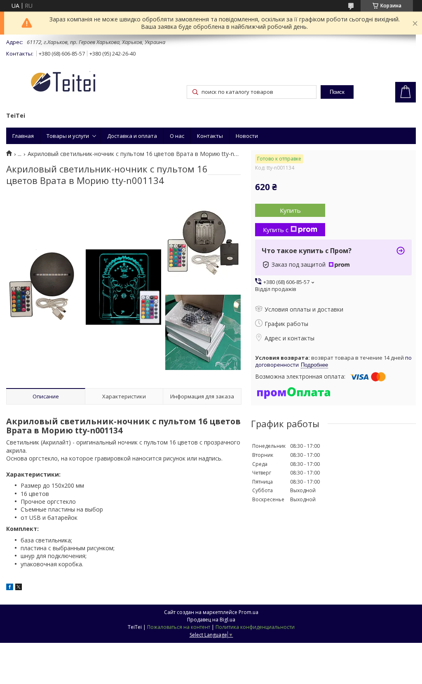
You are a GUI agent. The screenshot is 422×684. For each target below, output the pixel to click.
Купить (290, 210)
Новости (247, 136)
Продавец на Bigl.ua (211, 619)
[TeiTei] (78, 83)
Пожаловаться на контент (178, 627)
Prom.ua (248, 612)
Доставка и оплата (132, 136)
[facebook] (9, 588)
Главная (23, 136)
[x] (18, 588)
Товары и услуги (68, 136)
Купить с (275, 230)
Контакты (210, 136)
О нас (177, 136)
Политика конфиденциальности (255, 627)
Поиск (337, 92)
